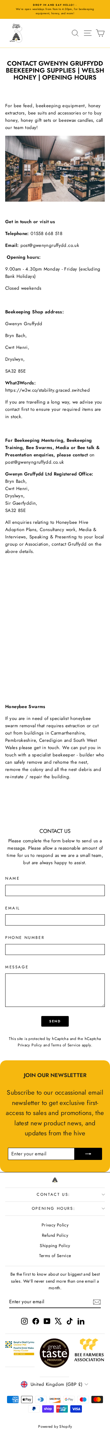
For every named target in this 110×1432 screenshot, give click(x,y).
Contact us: (53, 1194)
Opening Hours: (53, 1208)
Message (16, 967)
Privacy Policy (30, 1045)
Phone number (24, 937)
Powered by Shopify (55, 1426)
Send (55, 1021)
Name (12, 878)
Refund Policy (55, 1235)
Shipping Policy (55, 1246)
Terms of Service (65, 1045)
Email (12, 908)
